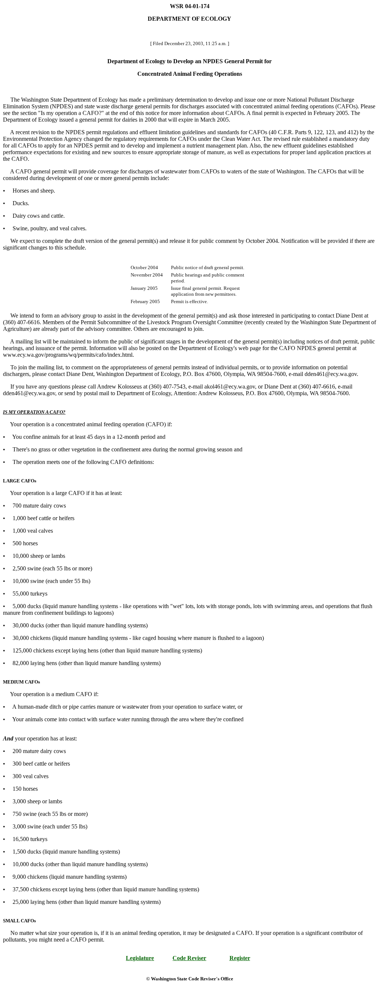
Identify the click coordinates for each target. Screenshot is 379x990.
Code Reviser (189, 958)
